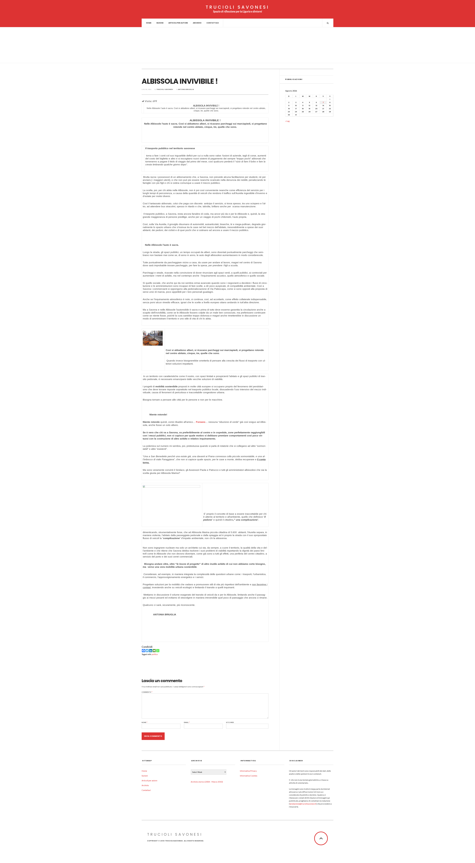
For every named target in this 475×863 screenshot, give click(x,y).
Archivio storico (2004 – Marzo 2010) (207, 782)
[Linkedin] (150, 650)
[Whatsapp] (157, 650)
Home (148, 23)
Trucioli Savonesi (164, 89)
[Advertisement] (237, 45)
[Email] (154, 650)
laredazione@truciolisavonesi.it (303, 804)
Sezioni (159, 23)
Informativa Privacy (248, 771)
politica (155, 654)
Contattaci (212, 23)
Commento (147, 692)
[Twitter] (147, 650)
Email (187, 722)
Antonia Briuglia (186, 89)
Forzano (200, 422)
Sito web (230, 722)
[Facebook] (143, 650)
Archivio (197, 23)
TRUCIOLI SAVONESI (237, 7)
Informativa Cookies (248, 775)
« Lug (287, 121)
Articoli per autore (178, 23)
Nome (144, 722)
